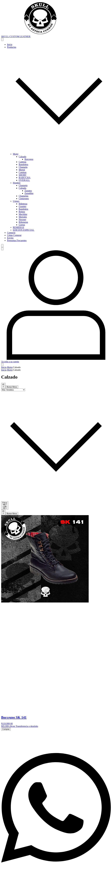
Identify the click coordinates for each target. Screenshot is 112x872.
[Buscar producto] (2, 245)
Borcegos (28, 159)
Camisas (22, 172)
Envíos (10, 238)
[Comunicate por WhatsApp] (56, 869)
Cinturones (24, 198)
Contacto (11, 232)
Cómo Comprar (14, 235)
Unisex (16, 201)
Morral (22, 169)
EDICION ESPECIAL (23, 230)
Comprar (5, 729)
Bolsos (22, 211)
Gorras (22, 224)
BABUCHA (24, 177)
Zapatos (28, 190)
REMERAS (18, 227)
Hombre (16, 183)
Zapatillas (28, 193)
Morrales (23, 217)
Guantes (22, 206)
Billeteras (23, 204)
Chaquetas (23, 196)
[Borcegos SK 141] (45, 601)
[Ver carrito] (2, 364)
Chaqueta (23, 167)
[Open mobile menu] (2, 39)
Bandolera (23, 164)
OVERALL (24, 180)
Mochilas (23, 214)
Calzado (22, 156)
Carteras (22, 162)
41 (3, 384)
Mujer (15, 154)
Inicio (9, 44)
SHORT (22, 175)
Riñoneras (23, 222)
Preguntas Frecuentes (17, 240)
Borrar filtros (12, 387)
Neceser (22, 219)
